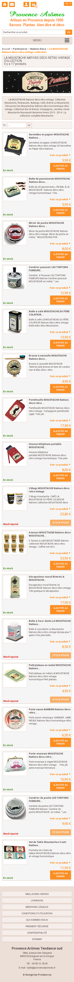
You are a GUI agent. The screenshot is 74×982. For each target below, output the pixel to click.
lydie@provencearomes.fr (41, 967)
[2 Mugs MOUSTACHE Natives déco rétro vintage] (15, 499)
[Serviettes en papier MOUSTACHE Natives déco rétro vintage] (15, 145)
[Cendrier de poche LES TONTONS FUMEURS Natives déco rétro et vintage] (15, 808)
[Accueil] (4, 4)
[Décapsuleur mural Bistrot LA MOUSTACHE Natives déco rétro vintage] (15, 587)
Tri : (5, 125)
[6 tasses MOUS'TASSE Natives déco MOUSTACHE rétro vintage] (15, 543)
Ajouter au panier (60, 167)
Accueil (6, 48)
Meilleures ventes (37, 894)
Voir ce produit (59, 155)
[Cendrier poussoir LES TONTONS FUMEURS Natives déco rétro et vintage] (15, 277)
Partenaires (20, 48)
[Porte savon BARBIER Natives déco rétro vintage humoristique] (15, 720)
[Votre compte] (26, 4)
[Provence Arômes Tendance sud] (37, 18)
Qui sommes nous (37, 919)
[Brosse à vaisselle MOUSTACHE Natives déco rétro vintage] (15, 366)
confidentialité (37, 932)
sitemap (37, 939)
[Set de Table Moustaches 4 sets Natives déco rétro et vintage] (15, 852)
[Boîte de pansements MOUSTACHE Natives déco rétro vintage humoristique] (15, 189)
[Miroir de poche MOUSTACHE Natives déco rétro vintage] (15, 233)
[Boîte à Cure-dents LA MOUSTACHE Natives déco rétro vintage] (15, 631)
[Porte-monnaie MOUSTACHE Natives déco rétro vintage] (15, 764)
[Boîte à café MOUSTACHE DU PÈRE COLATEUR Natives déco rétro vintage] (15, 322)
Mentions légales (37, 907)
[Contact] (12, 4)
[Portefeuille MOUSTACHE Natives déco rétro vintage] (15, 410)
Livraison (37, 900)
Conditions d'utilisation (37, 913)
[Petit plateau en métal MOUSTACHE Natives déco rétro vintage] (15, 675)
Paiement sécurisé (37, 926)
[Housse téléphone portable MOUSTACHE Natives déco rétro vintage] (15, 454)
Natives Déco (38, 48)
